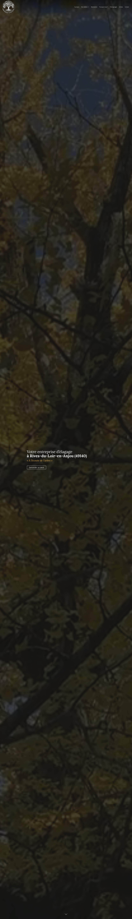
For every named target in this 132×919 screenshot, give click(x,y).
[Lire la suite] (66, 914)
